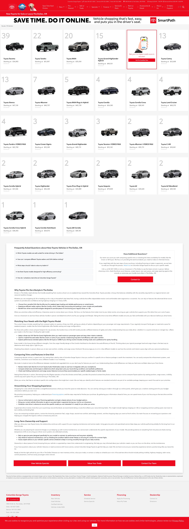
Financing (121, 494)
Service (87, 494)
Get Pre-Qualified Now (142, 60)
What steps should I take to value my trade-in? (32, 265)
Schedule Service (89, 498)
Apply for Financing (123, 498)
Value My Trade (122, 501)
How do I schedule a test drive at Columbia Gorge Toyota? (36, 278)
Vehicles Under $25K (58, 507)
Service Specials (89, 501)
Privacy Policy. (178, 520)
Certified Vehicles (57, 504)
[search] (183, 7)
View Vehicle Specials (40, 463)
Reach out (127, 265)
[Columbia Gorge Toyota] (23, 6)
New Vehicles (55, 498)
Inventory (55, 494)
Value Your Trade (94, 463)
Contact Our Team (148, 463)
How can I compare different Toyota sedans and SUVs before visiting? (40, 259)
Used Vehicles (55, 501)
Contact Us (135, 279)
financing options (58, 394)
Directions (153, 501)
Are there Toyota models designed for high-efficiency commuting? (39, 272)
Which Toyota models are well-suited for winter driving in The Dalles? (40, 253)
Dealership (155, 494)
